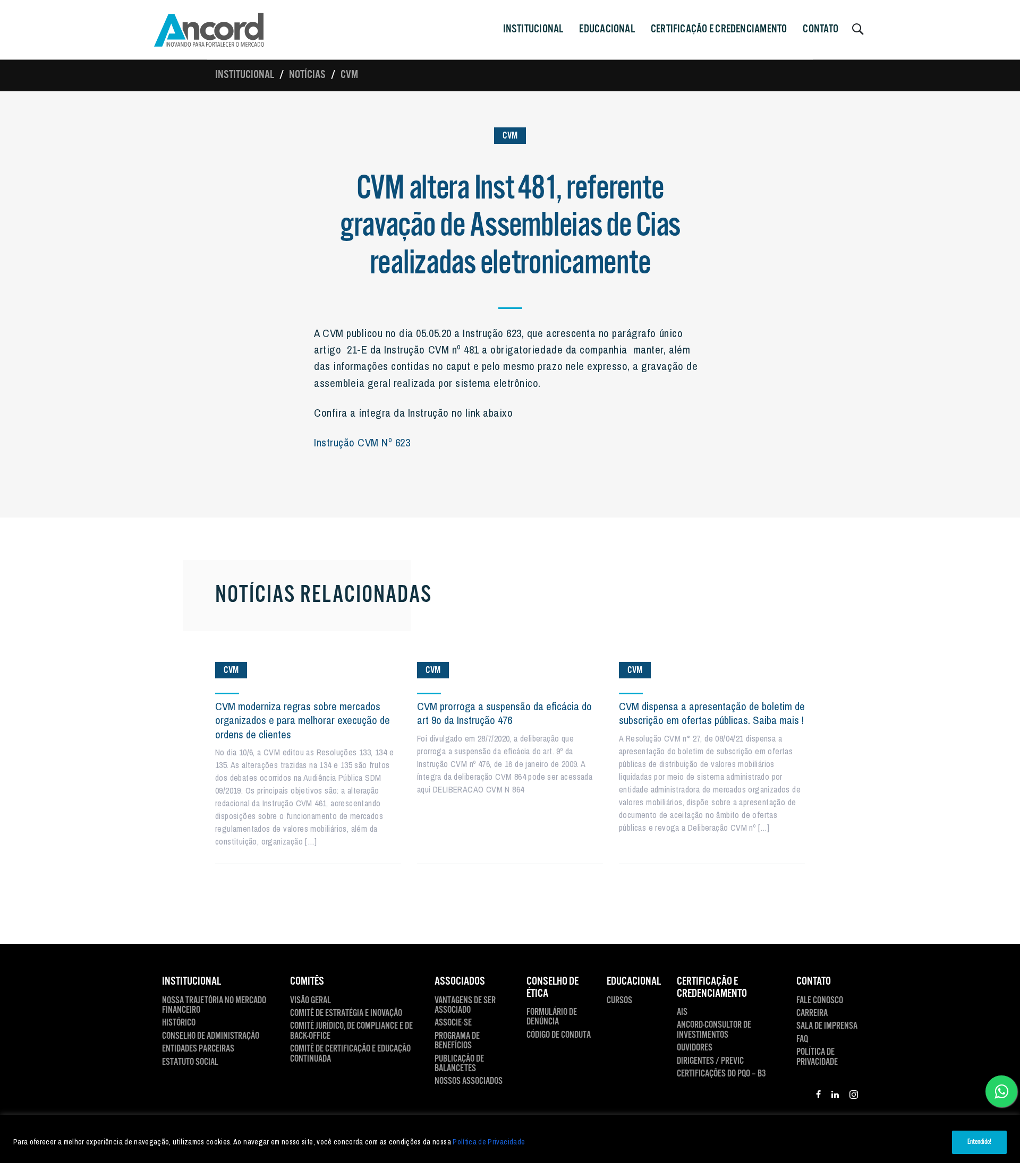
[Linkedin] (835, 1096)
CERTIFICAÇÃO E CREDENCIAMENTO (719, 29)
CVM (349, 75)
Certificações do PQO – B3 (721, 1074)
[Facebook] (818, 1096)
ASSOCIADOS (460, 981)
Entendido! (979, 1142)
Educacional (606, 29)
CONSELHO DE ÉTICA (552, 988)
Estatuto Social (190, 1062)
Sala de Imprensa (826, 1026)
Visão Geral (310, 1000)
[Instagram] (853, 1096)
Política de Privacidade (489, 1142)
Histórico (179, 1023)
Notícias (307, 75)
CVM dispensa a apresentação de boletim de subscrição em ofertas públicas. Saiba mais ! (712, 713)
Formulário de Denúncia (551, 1017)
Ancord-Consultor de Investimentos (714, 1030)
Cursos (619, 1000)
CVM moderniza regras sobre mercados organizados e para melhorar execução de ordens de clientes (302, 720)
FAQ (802, 1039)
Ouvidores (694, 1048)
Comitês (307, 981)
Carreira (812, 1013)
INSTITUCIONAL (533, 29)
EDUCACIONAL (634, 981)
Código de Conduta (558, 1035)
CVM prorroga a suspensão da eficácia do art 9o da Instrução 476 (504, 713)
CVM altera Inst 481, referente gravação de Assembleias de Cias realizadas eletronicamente (510, 226)
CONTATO (820, 29)
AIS (682, 1012)
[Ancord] (209, 30)
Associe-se (453, 1023)
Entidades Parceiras (198, 1049)
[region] (510, 1139)
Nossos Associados (469, 1081)
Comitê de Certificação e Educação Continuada (350, 1054)
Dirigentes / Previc (710, 1061)
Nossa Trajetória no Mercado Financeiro (214, 1005)
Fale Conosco (819, 1000)
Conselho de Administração (210, 1036)
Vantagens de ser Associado (465, 1005)
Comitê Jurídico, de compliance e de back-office (351, 1031)
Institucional (244, 75)
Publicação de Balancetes (459, 1064)
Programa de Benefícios (457, 1041)
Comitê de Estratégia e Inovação (346, 1013)
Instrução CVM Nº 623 (362, 442)
